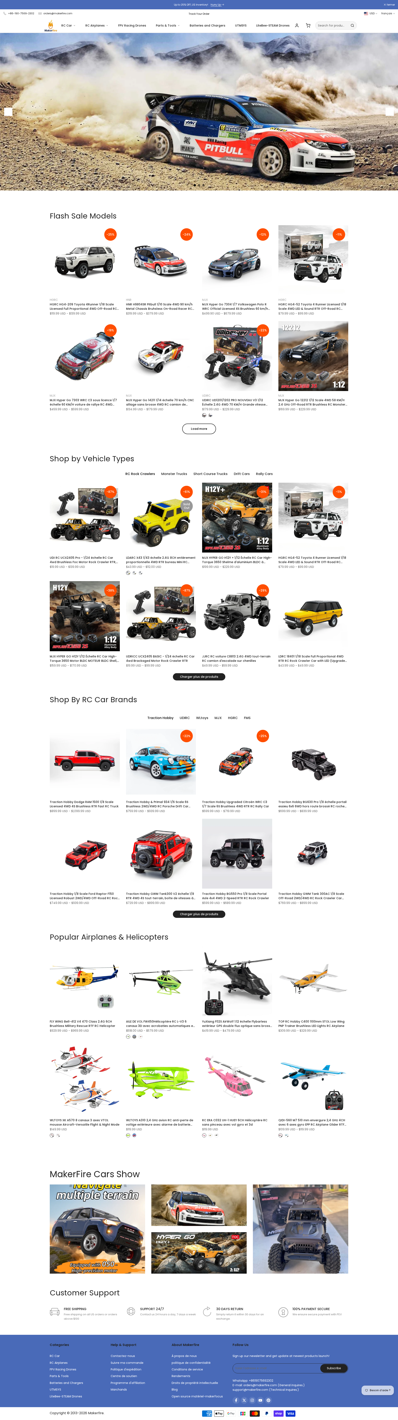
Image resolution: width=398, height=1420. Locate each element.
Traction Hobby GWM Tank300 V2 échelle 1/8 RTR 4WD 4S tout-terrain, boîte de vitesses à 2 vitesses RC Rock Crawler (160, 896)
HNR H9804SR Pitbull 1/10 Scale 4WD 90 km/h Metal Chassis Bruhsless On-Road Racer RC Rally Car (159, 306)
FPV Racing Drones (132, 25)
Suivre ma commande (127, 1363)
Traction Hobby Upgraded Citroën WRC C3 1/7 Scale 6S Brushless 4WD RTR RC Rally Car (235, 804)
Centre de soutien (124, 1376)
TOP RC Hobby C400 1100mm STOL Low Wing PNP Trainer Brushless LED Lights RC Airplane (311, 1023)
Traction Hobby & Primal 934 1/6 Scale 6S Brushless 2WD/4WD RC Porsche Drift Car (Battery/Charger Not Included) (157, 804)
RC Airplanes (95, 25)
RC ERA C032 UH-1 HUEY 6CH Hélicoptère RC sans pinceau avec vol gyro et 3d (234, 1122)
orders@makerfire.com (57, 13)
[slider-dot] (195, 185)
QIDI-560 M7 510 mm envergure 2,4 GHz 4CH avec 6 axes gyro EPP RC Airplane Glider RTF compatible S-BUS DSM (311, 1122)
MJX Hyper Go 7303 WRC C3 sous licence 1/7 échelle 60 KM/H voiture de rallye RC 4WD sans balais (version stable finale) (83, 402)
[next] (390, 112)
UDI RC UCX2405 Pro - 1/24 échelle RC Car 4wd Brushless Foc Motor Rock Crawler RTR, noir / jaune (83, 560)
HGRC (54, 299)
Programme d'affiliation (128, 1383)
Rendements (181, 1376)
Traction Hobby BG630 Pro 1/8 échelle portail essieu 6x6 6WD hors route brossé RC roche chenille (312, 804)
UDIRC (206, 395)
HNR (128, 299)
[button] (52, 229)
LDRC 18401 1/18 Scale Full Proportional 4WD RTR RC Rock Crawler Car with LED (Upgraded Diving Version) (312, 658)
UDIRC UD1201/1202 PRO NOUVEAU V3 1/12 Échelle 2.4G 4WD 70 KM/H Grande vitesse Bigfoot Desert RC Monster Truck (234, 402)
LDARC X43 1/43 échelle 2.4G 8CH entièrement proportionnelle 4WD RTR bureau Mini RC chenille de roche (160, 560)
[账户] (297, 25)
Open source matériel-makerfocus (197, 1396)
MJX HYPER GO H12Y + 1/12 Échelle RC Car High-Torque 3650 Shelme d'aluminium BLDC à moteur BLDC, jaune (237, 560)
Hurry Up (216, 4)
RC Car (66, 25)
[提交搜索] (352, 25)
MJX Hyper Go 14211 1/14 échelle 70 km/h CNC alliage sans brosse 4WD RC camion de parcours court (160, 402)
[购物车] (308, 25)
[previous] (8, 112)
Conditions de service (187, 1369)
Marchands (119, 1389)
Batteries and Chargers (207, 25)
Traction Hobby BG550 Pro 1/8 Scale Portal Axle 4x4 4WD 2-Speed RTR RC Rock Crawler (235, 896)
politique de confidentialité (191, 1363)
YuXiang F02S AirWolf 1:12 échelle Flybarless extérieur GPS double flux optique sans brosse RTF (237, 1023)
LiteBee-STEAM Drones (273, 25)
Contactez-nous (123, 1356)
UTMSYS (240, 25)
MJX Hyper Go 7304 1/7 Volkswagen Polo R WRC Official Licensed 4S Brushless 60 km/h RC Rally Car (235, 306)
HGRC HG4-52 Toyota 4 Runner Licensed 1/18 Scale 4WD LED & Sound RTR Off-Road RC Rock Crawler (312, 306)
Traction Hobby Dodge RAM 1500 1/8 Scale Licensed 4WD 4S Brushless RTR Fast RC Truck (84, 804)
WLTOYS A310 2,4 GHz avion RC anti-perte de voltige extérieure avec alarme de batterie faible (159, 1122)
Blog (175, 1389)
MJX (205, 299)
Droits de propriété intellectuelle (195, 1383)
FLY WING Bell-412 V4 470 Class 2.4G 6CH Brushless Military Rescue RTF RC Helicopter (82, 1023)
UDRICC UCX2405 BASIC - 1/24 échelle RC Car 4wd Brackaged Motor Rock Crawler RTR (160, 658)
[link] (199, 112)
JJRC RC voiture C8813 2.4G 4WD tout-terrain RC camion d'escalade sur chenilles (236, 658)
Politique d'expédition (126, 1369)
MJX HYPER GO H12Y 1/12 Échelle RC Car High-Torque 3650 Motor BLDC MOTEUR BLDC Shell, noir (83, 658)
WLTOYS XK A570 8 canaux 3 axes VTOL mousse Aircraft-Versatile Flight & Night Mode (84, 1122)
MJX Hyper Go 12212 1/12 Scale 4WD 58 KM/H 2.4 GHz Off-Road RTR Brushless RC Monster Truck (311, 402)
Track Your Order (199, 14)
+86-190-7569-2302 (21, 13)
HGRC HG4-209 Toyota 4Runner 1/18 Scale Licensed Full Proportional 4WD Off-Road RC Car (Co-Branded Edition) (83, 306)
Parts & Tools (166, 25)
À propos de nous (184, 1356)
